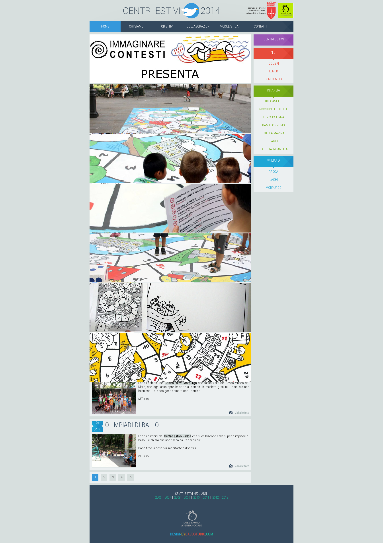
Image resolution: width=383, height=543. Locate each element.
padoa (273, 172)
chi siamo (136, 26)
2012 (215, 497)
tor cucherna (273, 117)
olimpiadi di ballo (132, 425)
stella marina (273, 133)
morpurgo (273, 188)
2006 (158, 497)
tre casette (273, 101)
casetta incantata (274, 149)
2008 (177, 497)
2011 (206, 497)
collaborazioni (198, 26)
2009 (187, 497)
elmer (273, 71)
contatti (260, 26)
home (105, 26)
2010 (196, 497)
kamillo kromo (273, 125)
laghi (274, 141)
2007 (168, 497)
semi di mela (274, 79)
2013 (225, 497)
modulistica (229, 26)
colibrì (273, 64)
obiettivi (167, 26)
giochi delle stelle (273, 109)
